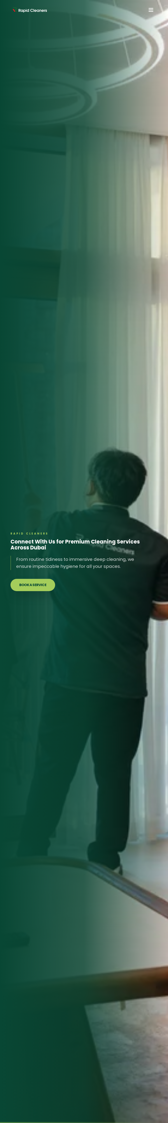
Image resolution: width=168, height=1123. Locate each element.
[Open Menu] (151, 10)
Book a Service (32, 584)
